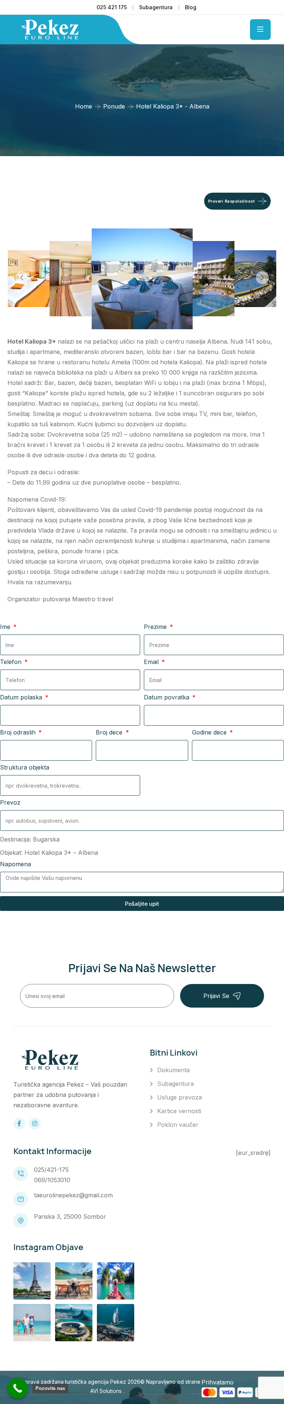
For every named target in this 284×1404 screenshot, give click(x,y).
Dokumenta (173, 1070)
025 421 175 (112, 7)
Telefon (11, 661)
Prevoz (10, 802)
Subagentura (156, 7)
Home (83, 106)
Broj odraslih (18, 732)
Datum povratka (167, 697)
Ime (6, 626)
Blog (190, 7)
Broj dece (110, 732)
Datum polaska (22, 697)
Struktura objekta (24, 767)
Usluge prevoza (179, 1097)
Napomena (15, 864)
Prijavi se (216, 995)
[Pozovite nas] (17, 1388)
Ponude (114, 106)
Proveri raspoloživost (231, 201)
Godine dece (210, 732)
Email (152, 661)
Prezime (156, 626)
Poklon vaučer (178, 1124)
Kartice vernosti (179, 1111)
